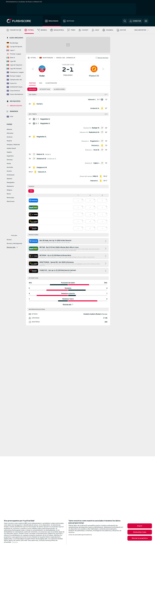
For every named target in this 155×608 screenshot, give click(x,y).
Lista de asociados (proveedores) (80, 534)
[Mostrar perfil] (42, 69)
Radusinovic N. (94, 132)
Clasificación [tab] (51, 83)
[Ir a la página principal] (20, 21)
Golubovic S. (51, 159)
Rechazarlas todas (139, 532)
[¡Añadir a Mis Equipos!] (33, 69)
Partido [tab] (32, 83)
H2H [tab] (40, 83)
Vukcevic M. (84, 132)
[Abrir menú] (145, 21)
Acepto (139, 526)
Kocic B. (96, 150)
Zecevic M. (87, 128)
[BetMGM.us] (33, 214)
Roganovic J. (94, 141)
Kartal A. (48, 154)
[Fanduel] (33, 200)
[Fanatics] (33, 228)
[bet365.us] (33, 207)
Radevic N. (40, 154)
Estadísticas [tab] (45, 89)
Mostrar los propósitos (140, 538)
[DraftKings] (33, 221)
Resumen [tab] (32, 89)
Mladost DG (94, 76)
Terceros (15, 542)
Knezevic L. (85, 141)
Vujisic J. (96, 163)
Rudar (42, 76)
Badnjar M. (95, 128)
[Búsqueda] (124, 21)
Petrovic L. (89, 150)
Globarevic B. (41, 159)
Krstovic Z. (88, 163)
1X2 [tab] (31, 191)
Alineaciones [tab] (59, 89)
